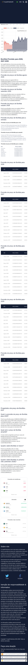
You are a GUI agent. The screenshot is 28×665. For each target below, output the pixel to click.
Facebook (20, 578)
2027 (14, 24)
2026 (10, 24)
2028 (17, 24)
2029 (20, 24)
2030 (24, 24)
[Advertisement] (14, 13)
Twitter (7, 578)
